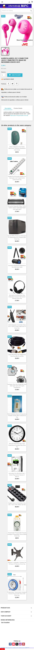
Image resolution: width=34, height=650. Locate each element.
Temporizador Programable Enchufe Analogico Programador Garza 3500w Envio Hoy (17, 534)
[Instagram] (20, 644)
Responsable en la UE (22, 115)
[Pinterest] (23, 644)
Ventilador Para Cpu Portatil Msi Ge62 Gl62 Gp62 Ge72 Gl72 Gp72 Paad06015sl (17, 386)
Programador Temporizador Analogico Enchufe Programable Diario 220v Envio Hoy (17, 593)
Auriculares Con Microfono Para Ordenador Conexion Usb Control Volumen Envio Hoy (17, 297)
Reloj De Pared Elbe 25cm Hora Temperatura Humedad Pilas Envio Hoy (17, 445)
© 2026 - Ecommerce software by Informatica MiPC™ (15, 648)
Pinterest (16, 83)
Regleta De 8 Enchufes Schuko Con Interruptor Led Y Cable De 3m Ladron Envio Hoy (17, 178)
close (2, 649)
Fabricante (13, 115)
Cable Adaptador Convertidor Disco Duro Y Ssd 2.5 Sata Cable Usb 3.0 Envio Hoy (17, 326)
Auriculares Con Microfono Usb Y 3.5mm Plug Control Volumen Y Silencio (17, 475)
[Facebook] (10, 644)
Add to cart (15, 75)
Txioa (12, 83)
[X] (16, 644)
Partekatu (8, 83)
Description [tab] (8, 108)
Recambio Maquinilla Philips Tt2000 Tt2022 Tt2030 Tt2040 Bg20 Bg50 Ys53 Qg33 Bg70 (17, 207)
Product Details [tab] (18, 108)
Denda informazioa (8, 620)
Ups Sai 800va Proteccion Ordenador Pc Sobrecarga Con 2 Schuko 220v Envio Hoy (17, 237)
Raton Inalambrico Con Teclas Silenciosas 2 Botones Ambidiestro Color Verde (17, 148)
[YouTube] (13, 644)
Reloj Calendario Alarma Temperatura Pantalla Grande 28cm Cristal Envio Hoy (17, 415)
